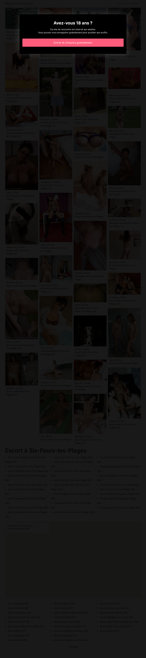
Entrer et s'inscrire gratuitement (73, 42)
